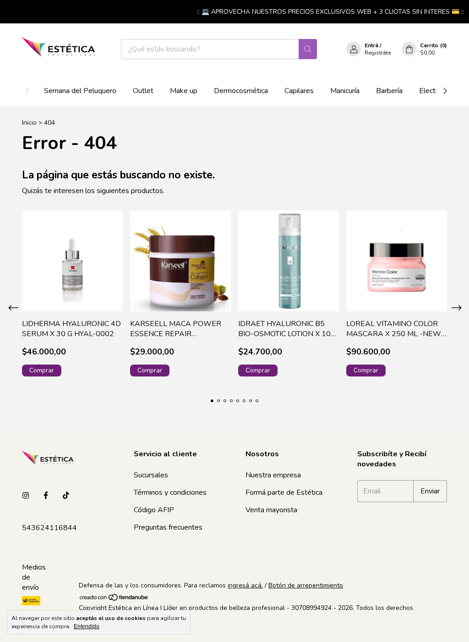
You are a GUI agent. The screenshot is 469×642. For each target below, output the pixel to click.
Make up (183, 91)
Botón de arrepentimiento (305, 585)
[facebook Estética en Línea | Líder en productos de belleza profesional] (45, 496)
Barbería (389, 91)
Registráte (378, 52)
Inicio (29, 122)
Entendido (86, 626)
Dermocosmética (241, 91)
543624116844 (49, 528)
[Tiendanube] (114, 599)
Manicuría (345, 91)
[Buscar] (308, 49)
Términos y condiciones (170, 492)
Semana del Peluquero (80, 91)
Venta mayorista (271, 510)
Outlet (143, 91)
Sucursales (151, 475)
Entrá (371, 45)
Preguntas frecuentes (168, 527)
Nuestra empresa (273, 475)
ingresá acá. (245, 585)
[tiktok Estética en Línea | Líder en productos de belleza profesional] (66, 496)
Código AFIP (154, 510)
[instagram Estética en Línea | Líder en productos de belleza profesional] (25, 496)
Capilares (299, 91)
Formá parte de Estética (283, 492)
